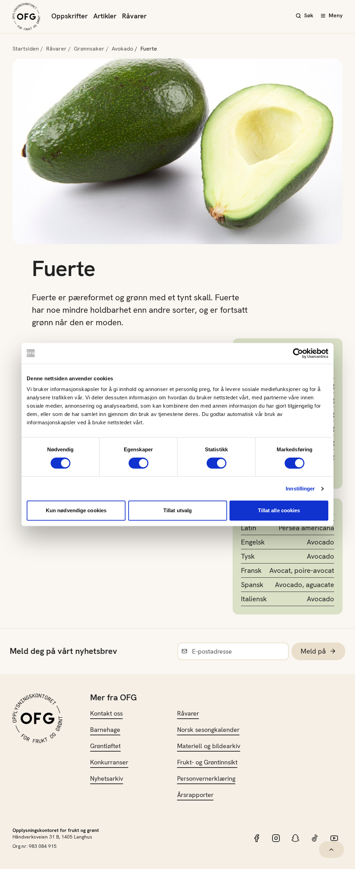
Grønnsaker (89, 48)
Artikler (104, 15)
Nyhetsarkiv (106, 778)
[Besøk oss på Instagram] (276, 838)
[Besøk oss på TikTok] (314, 838)
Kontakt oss (106, 713)
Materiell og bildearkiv (208, 746)
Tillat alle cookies (279, 510)
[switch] (138, 463)
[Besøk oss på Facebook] (256, 838)
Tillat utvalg (177, 510)
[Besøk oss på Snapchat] (295, 838)
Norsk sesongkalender (208, 730)
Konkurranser (109, 762)
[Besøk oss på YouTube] (334, 838)
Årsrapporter (195, 795)
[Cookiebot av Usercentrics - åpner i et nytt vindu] (298, 353)
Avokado (122, 48)
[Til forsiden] (26, 16)
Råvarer (134, 15)
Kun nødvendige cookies (76, 510)
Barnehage (105, 730)
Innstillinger (300, 488)
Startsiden (25, 48)
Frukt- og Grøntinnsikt (207, 762)
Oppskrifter (69, 15)
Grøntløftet (105, 746)
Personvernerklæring (206, 778)
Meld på (313, 651)
